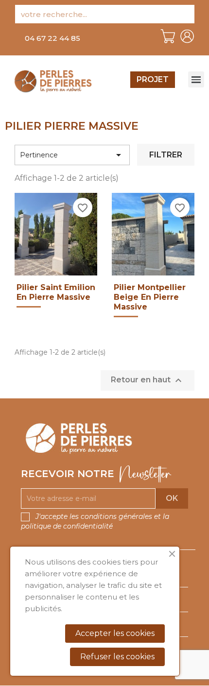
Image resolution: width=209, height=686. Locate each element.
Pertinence (72, 155)
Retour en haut (147, 380)
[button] (52, 38)
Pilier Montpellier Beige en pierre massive (150, 297)
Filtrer (165, 154)
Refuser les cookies (117, 656)
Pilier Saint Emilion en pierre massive (56, 292)
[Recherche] (185, 14)
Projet (153, 79)
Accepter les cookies (115, 633)
